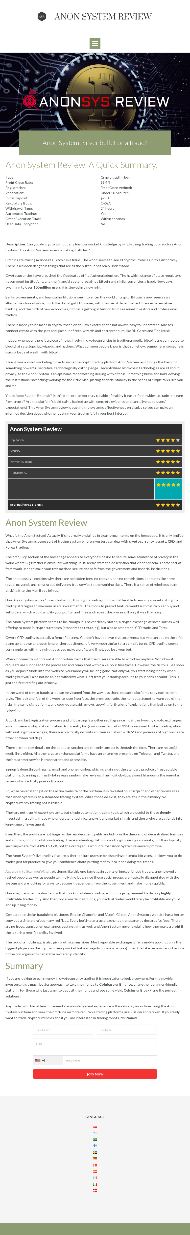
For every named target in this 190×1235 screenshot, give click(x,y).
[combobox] (48, 1060)
